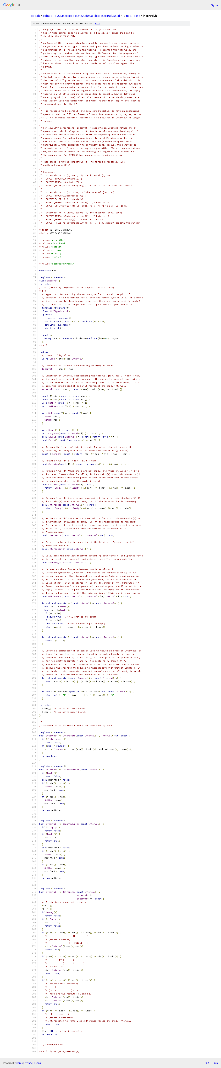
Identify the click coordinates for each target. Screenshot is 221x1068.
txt (207, 1062)
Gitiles (19, 1062)
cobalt (35, 16)
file (97, 23)
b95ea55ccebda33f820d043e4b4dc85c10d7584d (87, 16)
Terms (37, 1062)
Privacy (28, 1062)
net (128, 16)
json (215, 1062)
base (136, 16)
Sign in (214, 5)
